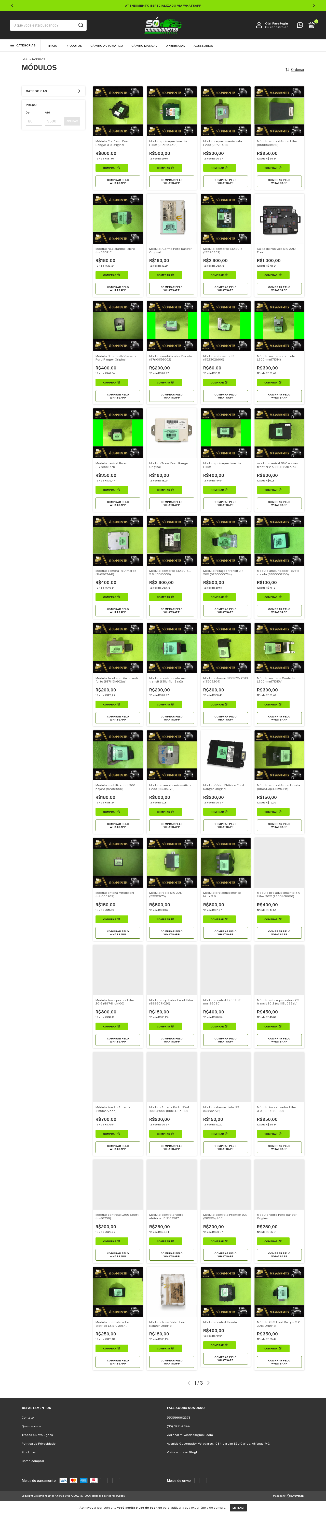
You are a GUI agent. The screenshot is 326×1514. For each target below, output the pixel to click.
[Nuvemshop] (288, 1496)
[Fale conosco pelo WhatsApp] (300, 26)
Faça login (280, 23)
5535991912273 (179, 1417)
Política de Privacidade (39, 1443)
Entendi (238, 1507)
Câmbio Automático (106, 45)
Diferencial (175, 45)
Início (52, 45)
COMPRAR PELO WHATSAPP (118, 181)
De (28, 112)
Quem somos (32, 1426)
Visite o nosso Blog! (182, 1452)
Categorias (26, 45)
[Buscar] (80, 25)
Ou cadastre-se (276, 27)
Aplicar (72, 121)
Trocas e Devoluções (37, 1435)
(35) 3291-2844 (178, 1426)
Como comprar (33, 1461)
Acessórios (203, 45)
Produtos (74, 45)
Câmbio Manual (144, 45)
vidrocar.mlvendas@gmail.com (190, 1435)
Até (47, 112)
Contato (28, 1417)
